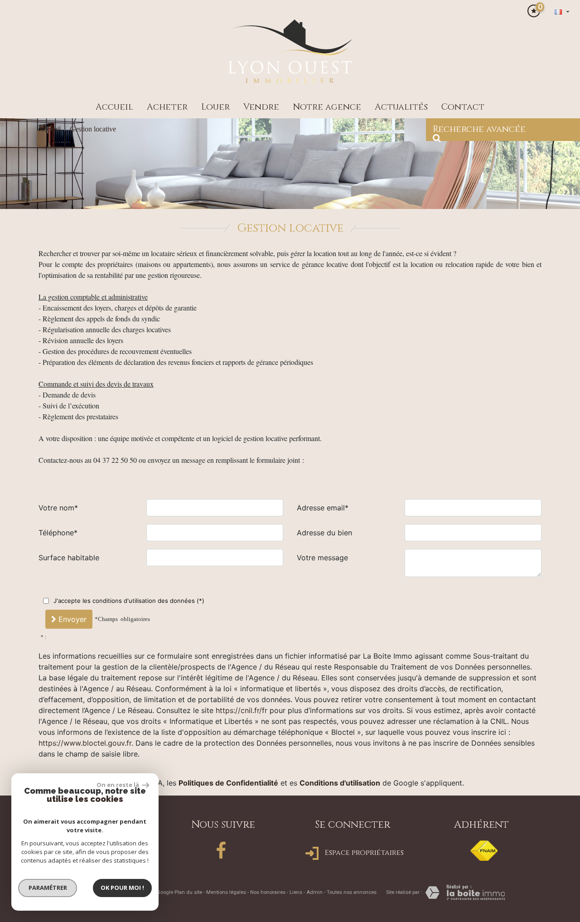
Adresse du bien (324, 532)
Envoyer (71, 619)
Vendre (261, 107)
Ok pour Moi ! (122, 887)
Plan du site (188, 892)
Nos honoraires (267, 892)
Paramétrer (48, 887)
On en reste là (118, 785)
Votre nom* (58, 507)
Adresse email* (322, 507)
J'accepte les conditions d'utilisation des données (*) (128, 600)
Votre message (322, 557)
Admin (314, 892)
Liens (296, 892)
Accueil (114, 107)
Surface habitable (69, 557)
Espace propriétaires (363, 853)
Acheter (167, 107)
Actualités (401, 107)
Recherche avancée (479, 129)
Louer (215, 107)
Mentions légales (226, 892)
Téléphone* (58, 532)
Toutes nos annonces (352, 892)
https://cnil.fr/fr (241, 710)
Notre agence (327, 107)
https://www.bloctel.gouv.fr (85, 742)
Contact (462, 107)
